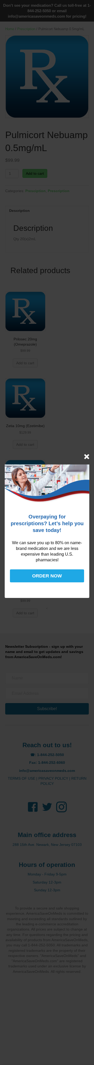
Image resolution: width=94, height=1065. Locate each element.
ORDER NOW (47, 575)
